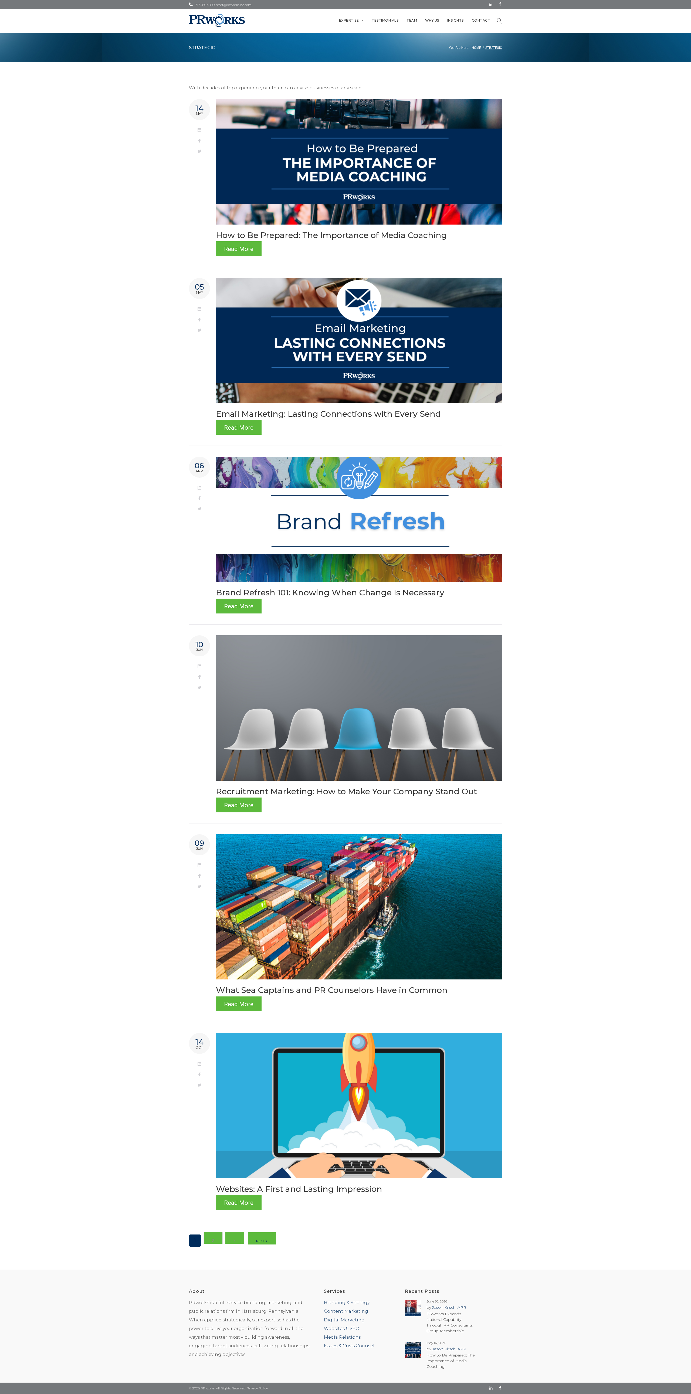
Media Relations (342, 1337)
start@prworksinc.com (234, 5)
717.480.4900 (205, 5)
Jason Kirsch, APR (449, 1307)
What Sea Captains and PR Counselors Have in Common (332, 990)
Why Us (432, 20)
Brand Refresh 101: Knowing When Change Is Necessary (330, 593)
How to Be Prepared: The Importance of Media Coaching (331, 235)
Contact (481, 20)
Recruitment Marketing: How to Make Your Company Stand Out (346, 791)
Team (412, 20)
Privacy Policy (257, 1388)
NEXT (260, 1241)
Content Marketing (346, 1311)
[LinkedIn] (490, 4)
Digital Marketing (344, 1319)
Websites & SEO (341, 1328)
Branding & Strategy (347, 1302)
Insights (455, 20)
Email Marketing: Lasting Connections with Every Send (328, 414)
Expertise (349, 20)
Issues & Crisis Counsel (349, 1345)
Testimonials (385, 20)
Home (476, 48)
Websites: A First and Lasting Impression (299, 1189)
